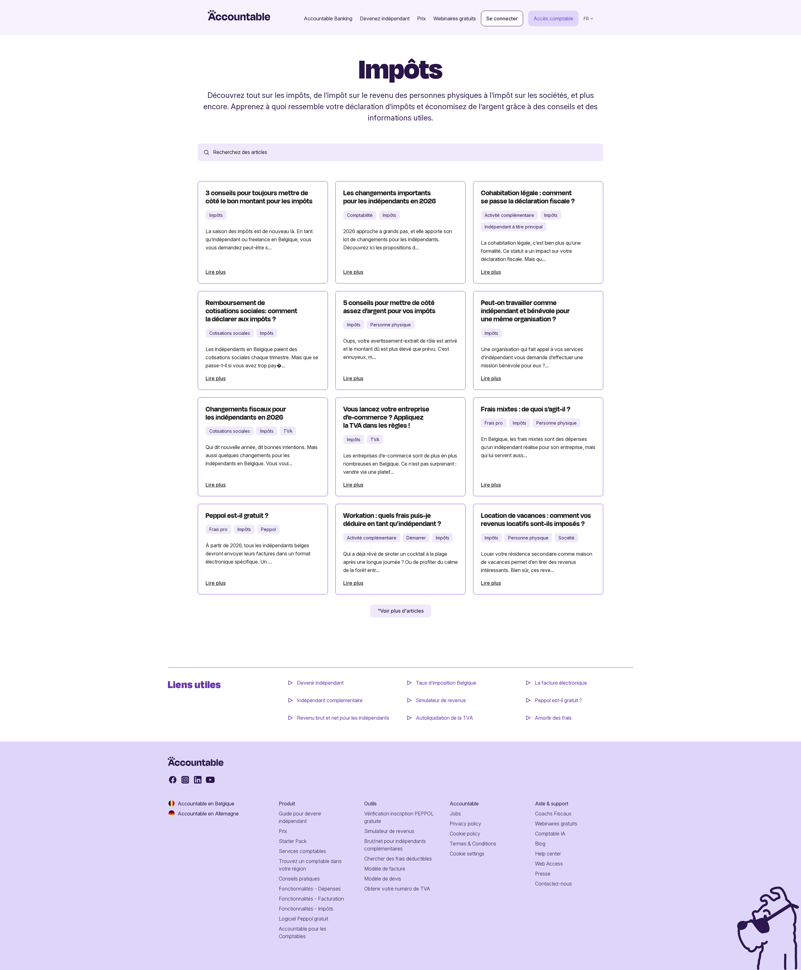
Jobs (455, 813)
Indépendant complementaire (330, 700)
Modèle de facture (384, 868)
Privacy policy (465, 823)
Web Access (549, 863)
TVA (287, 431)
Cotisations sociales (229, 333)
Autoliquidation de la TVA (444, 718)
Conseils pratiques (299, 879)
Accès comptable (553, 18)
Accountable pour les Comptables (302, 932)
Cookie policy (465, 833)
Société (566, 537)
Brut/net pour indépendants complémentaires (395, 845)
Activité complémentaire (509, 215)
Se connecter (502, 18)
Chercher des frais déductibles (398, 858)
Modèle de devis (382, 879)
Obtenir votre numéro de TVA (397, 889)
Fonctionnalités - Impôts (306, 909)
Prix (421, 18)
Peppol (268, 529)
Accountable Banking (328, 18)
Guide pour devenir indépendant (300, 817)
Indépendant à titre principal (514, 226)
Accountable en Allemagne (208, 813)
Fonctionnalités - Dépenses (310, 889)
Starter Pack (293, 841)
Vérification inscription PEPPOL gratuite (399, 817)
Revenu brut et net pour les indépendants (343, 718)
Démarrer (416, 537)
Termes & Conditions (473, 843)
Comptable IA (550, 833)
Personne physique (390, 324)
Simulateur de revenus (441, 700)
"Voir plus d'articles (401, 611)
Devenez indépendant (385, 18)
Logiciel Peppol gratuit (303, 919)
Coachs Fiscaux (553, 813)
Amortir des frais (553, 718)
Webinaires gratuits (454, 18)
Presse (542, 873)
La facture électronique (561, 683)
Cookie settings (467, 853)
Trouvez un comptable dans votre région (310, 865)
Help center (548, 853)
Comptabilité (360, 215)
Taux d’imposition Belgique (446, 683)
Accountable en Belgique (206, 803)
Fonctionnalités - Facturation (311, 899)
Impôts (216, 215)
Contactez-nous (553, 884)
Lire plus (216, 272)
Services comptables (302, 851)
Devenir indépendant (321, 683)
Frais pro (494, 423)
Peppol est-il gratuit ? (558, 700)
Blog (540, 843)
